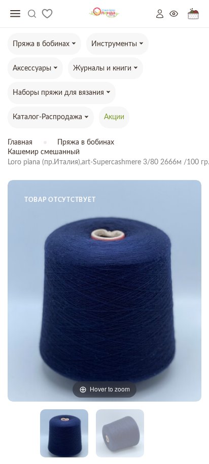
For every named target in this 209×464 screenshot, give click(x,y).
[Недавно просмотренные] (178, 14)
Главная (20, 142)
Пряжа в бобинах (85, 142)
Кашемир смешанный (44, 152)
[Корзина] (193, 14)
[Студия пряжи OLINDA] (104, 14)
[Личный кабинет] (162, 13)
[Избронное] (47, 14)
